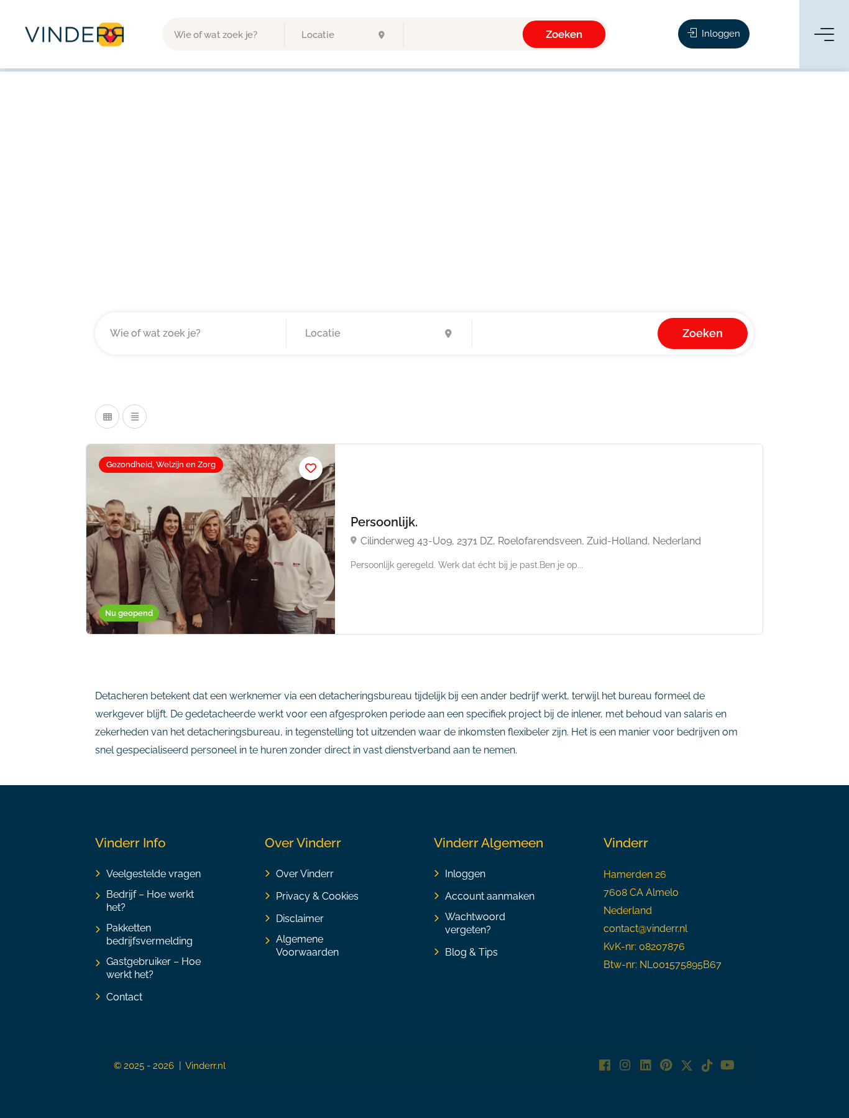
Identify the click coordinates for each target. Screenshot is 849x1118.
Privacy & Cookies (317, 896)
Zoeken (564, 34)
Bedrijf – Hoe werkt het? (150, 900)
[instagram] (625, 1066)
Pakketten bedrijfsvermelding (149, 934)
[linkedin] (645, 1066)
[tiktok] (707, 1066)
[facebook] (604, 1066)
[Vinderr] (74, 34)
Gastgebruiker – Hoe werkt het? (153, 968)
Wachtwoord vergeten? (475, 923)
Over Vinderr (305, 874)
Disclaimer (300, 919)
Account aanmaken (490, 896)
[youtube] (727, 1066)
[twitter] (686, 1066)
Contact (124, 997)
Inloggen (719, 33)
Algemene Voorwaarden (307, 945)
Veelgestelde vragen (153, 874)
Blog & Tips (471, 952)
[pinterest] (666, 1066)
